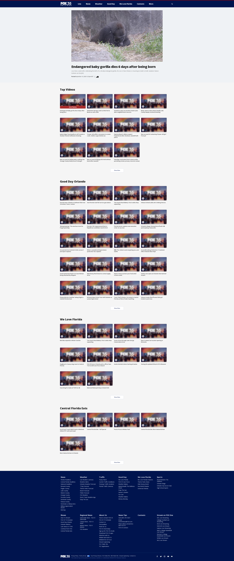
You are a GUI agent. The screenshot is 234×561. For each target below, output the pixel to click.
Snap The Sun (84, 499)
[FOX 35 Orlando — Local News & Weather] (67, 4)
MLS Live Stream (162, 540)
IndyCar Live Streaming (164, 528)
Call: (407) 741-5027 (124, 518)
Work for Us (102, 526)
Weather (83, 477)
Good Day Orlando (66, 522)
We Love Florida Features (145, 480)
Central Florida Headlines (68, 482)
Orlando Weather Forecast (88, 484)
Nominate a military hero (68, 504)
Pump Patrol (103, 480)
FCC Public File (103, 544)
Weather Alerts (84, 482)
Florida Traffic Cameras (106, 486)
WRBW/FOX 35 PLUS (105, 540)
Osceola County (65, 497)
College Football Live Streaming (163, 520)
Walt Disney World (143, 484)
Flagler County (65, 488)
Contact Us (102, 522)
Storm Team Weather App (88, 497)
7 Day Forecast (84, 486)
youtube (168, 556)
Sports (159, 477)
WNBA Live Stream (162, 538)
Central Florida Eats (66, 531)
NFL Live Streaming (163, 518)
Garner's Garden (123, 492)
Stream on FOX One (165, 515)
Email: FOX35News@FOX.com (125, 520)
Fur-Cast (120, 494)
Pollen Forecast (84, 493)
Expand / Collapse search (172, 4)
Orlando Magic (161, 483)
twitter (160, 556)
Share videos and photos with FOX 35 (125, 524)
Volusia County (65, 502)
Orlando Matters (65, 524)
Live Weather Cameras (86, 480)
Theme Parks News (143, 482)
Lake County (64, 491)
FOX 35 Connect (123, 528)
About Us (103, 515)
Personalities (103, 524)
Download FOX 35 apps (106, 533)
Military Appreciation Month (67, 507)
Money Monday (123, 499)
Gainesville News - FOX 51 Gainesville (87, 518)
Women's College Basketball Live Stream (163, 535)
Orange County (65, 495)
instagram (164, 556)
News (63, 477)
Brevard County (65, 486)
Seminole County (66, 499)
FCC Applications (104, 546)
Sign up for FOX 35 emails (106, 531)
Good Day (122, 477)
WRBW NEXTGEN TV (105, 537)
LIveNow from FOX (66, 529)
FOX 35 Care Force (124, 482)
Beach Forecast (84, 491)
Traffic (102, 477)
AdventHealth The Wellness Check (126, 487)
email (171, 556)
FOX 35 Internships (104, 529)
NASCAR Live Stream (163, 526)
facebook (157, 556)
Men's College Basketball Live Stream (164, 531)
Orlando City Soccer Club (164, 486)
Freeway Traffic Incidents (106, 484)
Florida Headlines (66, 480)
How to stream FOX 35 (106, 518)
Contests (141, 515)
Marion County (65, 493)
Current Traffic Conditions (106, 482)
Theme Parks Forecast (86, 488)
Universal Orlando (143, 488)
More (151, 4)
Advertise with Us (104, 535)
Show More (117, 170)
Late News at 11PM (66, 526)
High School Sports (162, 488)
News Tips (122, 515)
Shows (63, 515)
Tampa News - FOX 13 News (86, 522)
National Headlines (66, 484)
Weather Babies (123, 484)
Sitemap (63, 510)
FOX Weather (84, 495)
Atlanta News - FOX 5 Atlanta (86, 526)
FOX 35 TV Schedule (67, 520)
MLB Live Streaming (163, 524)
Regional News (86, 515)
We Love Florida (123, 480)
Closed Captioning (104, 542)
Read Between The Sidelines (162, 480)
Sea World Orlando (143, 486)
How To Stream (65, 518)
